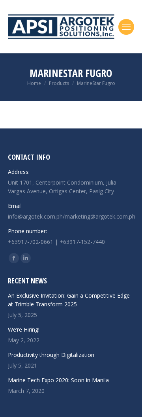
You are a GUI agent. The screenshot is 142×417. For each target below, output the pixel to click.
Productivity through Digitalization (51, 355)
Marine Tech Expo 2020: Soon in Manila (58, 380)
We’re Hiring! (23, 329)
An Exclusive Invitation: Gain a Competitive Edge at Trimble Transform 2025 (69, 300)
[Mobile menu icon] (126, 27)
